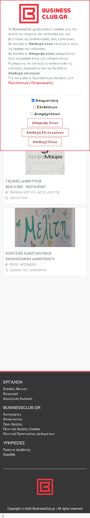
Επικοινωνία (12, 419)
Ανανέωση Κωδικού (17, 398)
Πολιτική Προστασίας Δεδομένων (28, 433)
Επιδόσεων (47, 106)
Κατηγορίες (12, 414)
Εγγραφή (10, 393)
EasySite (9, 454)
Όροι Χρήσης (12, 424)
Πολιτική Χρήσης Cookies (21, 429)
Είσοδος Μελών (15, 389)
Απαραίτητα (47, 100)
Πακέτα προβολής (17, 449)
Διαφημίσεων (47, 113)
